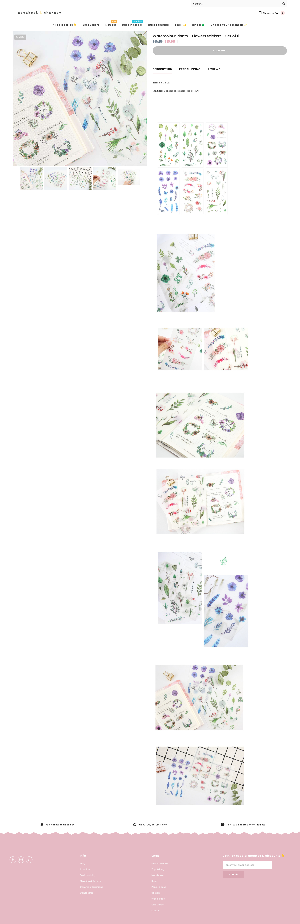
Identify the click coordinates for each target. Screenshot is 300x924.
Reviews (214, 69)
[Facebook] (13, 859)
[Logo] (37, 13)
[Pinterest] (29, 859)
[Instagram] (21, 859)
